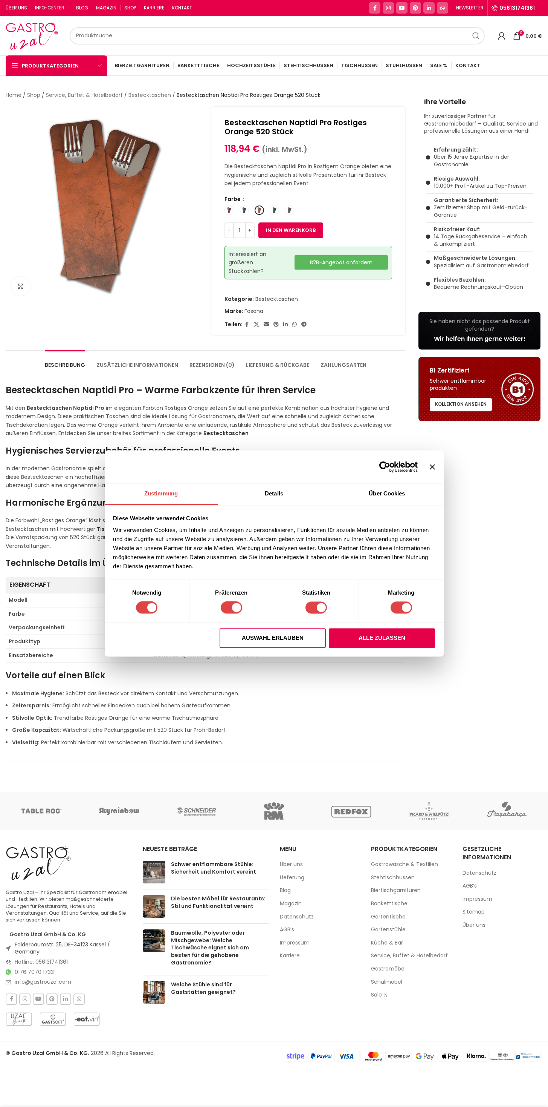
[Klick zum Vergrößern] (20, 286)
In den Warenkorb (291, 230)
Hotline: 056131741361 (41, 962)
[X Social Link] (256, 324)
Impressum (295, 942)
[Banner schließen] (432, 467)
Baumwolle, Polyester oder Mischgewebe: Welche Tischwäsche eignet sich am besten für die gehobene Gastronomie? (210, 947)
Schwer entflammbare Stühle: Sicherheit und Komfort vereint (213, 867)
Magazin (291, 903)
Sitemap (474, 911)
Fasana (253, 311)
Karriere (290, 955)
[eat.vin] (86, 1019)
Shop (33, 95)
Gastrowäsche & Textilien (404, 864)
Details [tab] (274, 493)
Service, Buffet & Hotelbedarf (84, 95)
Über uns (291, 864)
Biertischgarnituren (396, 890)
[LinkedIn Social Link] (429, 8)
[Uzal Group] (19, 1019)
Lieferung (292, 877)
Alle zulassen (382, 638)
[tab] (65, 361)
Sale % (379, 994)
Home (13, 95)
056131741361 (517, 8)
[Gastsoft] (53, 1019)
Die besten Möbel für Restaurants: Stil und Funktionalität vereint (218, 902)
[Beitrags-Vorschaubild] (154, 872)
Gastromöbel (388, 968)
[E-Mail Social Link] (266, 324)
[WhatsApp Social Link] (442, 8)
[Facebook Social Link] (374, 8)
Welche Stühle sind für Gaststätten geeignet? (203, 988)
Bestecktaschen (149, 95)
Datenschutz (297, 916)
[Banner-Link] (479, 331)
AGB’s (287, 929)
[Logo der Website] (34, 35)
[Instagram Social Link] (388, 8)
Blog (285, 890)
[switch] (231, 608)
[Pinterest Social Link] (415, 8)
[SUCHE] (476, 35)
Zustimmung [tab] (161, 493)
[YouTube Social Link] (402, 8)
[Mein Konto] (501, 35)
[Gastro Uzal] (39, 862)
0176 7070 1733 (34, 972)
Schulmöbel (386, 982)
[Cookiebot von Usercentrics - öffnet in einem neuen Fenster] (385, 466)
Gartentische (388, 916)
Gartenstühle (388, 929)
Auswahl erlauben (273, 638)
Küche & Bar (387, 942)
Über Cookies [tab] (387, 493)
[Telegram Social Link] (304, 324)
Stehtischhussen (393, 877)
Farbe (233, 199)
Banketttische (389, 903)
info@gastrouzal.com (43, 982)
